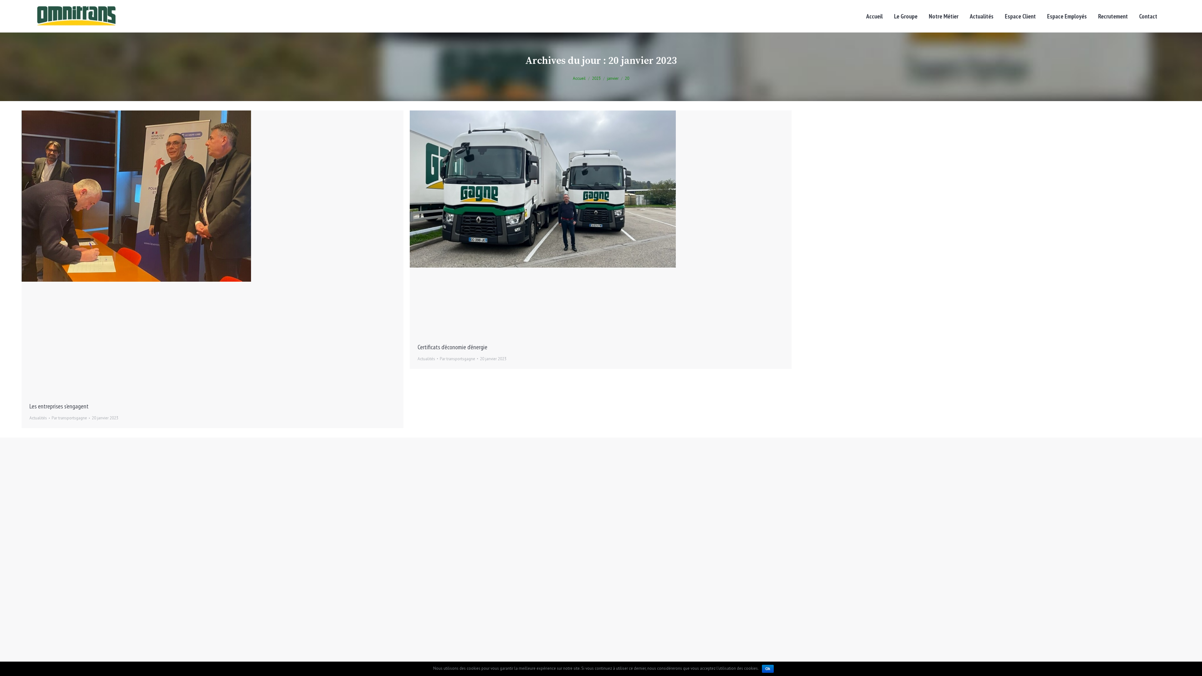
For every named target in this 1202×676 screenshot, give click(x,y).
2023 (596, 78)
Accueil (579, 78)
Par (69, 418)
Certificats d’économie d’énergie (452, 347)
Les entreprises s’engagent (59, 406)
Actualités (38, 418)
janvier (613, 78)
